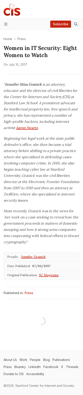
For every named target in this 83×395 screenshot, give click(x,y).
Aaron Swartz (27, 127)
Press (29, 293)
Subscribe (60, 24)
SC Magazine (49, 275)
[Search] (75, 24)
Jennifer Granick (33, 257)
